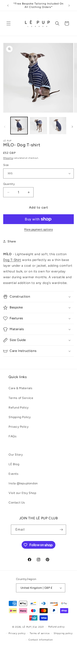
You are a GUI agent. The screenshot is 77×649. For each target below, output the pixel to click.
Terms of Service (21, 398)
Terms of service (39, 633)
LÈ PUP (26, 627)
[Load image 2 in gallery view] (38, 125)
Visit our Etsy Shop (22, 493)
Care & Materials (21, 388)
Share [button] (11, 241)
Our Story (16, 454)
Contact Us (17, 502)
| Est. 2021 (38, 627)
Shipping (8, 158)
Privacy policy (17, 633)
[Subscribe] (61, 530)
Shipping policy (63, 633)
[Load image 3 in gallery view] (57, 125)
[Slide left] (4, 126)
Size (6, 165)
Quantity (9, 184)
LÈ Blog (14, 464)
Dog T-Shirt (12, 260)
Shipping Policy (20, 417)
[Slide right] (72, 126)
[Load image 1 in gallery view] (19, 125)
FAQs (12, 436)
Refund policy (56, 626)
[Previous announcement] (8, 5)
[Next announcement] (69, 5)
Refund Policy (19, 407)
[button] (8, 23)
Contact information (40, 639)
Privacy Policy (18, 427)
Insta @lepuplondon (23, 483)
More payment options (38, 229)
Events (14, 474)
